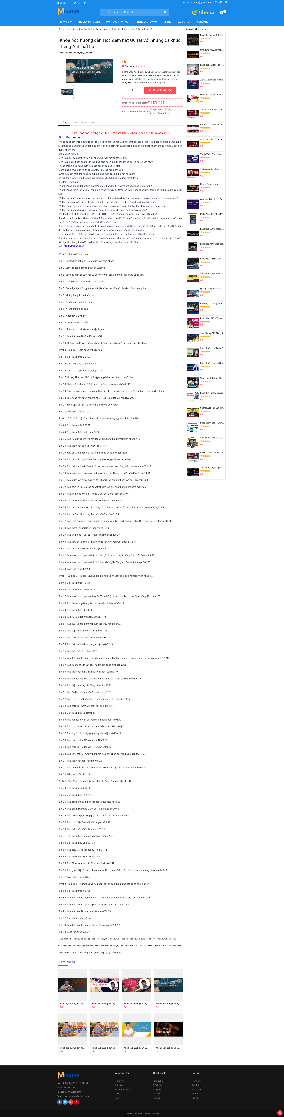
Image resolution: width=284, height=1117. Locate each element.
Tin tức (118, 1093)
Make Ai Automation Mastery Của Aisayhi (220, 214)
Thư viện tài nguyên (89, 22)
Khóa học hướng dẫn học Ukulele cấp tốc (80, 1048)
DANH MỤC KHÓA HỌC (117, 22)
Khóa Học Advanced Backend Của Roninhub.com (223, 244)
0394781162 (220, 2)
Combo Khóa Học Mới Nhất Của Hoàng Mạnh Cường (224, 124)
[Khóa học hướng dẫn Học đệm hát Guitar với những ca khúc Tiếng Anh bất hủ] (67, 92)
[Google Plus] (80, 3)
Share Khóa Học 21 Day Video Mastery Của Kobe (223, 438)
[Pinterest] (85, 3)
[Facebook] (70, 3)
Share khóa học (122, 1089)
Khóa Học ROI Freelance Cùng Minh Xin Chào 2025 (223, 65)
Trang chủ (66, 22)
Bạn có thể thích (196, 29)
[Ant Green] (84, 1075)
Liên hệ (167, 22)
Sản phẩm (158, 1089)
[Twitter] (75, 3)
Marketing (184, 22)
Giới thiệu (119, 1085)
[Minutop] (68, 12)
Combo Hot (203, 22)
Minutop (157, 1114)
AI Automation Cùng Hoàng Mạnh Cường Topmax (223, 139)
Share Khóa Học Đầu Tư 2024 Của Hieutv (219, 408)
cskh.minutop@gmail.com (198, 2)
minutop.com (74, 1092)
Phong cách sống (146, 22)
